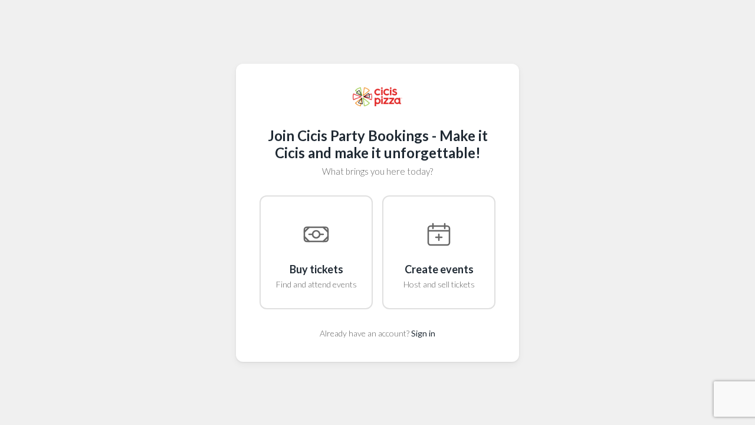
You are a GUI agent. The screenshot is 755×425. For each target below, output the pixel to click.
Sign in (423, 333)
